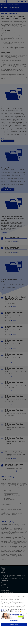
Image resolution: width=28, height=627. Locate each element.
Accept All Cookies (14, 624)
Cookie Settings (14, 620)
